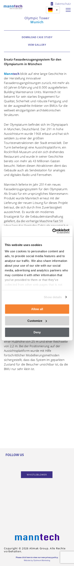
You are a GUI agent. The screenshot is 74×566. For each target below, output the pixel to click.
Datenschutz (63, 4)
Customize (34, 320)
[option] (37, 396)
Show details (53, 297)
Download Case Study (37, 37)
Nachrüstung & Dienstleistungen (37, 489)
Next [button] (65, 396)
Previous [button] (8, 396)
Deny (37, 332)
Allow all (37, 309)
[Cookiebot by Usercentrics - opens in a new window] (52, 231)
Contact (37, 509)
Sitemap (37, 518)
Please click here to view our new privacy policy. (37, 557)
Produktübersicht (37, 479)
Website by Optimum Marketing (37, 560)
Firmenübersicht (37, 500)
